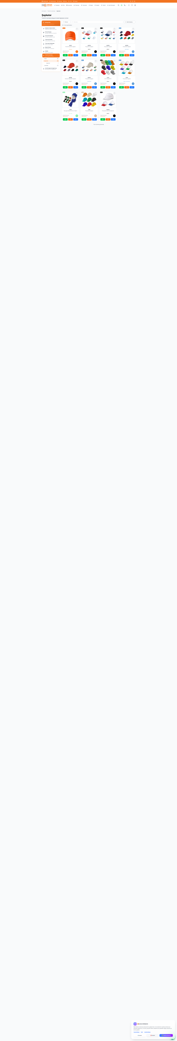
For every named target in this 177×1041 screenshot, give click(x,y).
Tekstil (104, 5)
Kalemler (58, 5)
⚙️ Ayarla (140, 1035)
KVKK (142, 1031)
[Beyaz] (63, 42)
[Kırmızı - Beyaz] (70, 42)
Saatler (97, 5)
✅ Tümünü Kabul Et (166, 1035)
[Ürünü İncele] (77, 51)
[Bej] (67, 42)
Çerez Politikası (136, 1031)
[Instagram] (131, 1)
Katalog (60, 1)
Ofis (64, 5)
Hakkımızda (45, 1)
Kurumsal (70, 5)
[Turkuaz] (77, 42)
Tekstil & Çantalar (51, 11)
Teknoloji (77, 5)
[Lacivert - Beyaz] (74, 42)
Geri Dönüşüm (112, 5)
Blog (66, 1)
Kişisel (91, 5)
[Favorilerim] (132, 5)
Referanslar (53, 1)
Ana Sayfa (44, 11)
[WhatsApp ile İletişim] (121, 5)
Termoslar (84, 5)
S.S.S (70, 1)
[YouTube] (134, 1)
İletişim (76, 1)
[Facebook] (132, 1)
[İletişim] (125, 5)
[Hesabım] (129, 5)
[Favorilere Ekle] (77, 29)
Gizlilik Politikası (147, 1031)
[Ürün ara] (118, 5)
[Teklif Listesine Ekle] (70, 55)
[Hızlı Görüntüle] (75, 55)
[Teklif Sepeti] (135, 5)
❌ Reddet (152, 1035)
